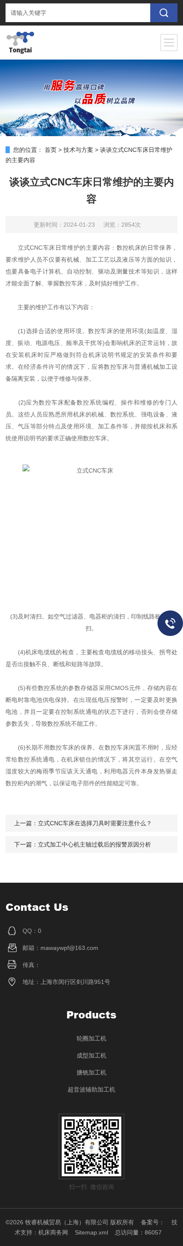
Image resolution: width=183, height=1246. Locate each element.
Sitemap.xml (91, 1232)
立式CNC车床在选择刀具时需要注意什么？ (95, 823)
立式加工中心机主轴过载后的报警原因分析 (94, 844)
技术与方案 (78, 149)
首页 (51, 149)
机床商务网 (53, 1232)
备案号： (153, 1222)
